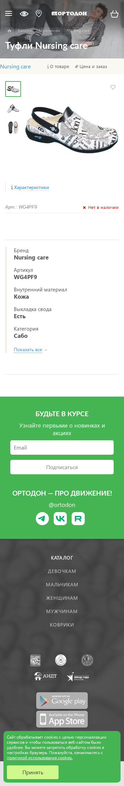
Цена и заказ (93, 66)
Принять (32, 772)
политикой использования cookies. (40, 757)
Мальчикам (62, 584)
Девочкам (62, 571)
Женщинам (62, 598)
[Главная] (9, 30)
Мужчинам (62, 611)
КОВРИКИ (62, 624)
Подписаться (62, 467)
